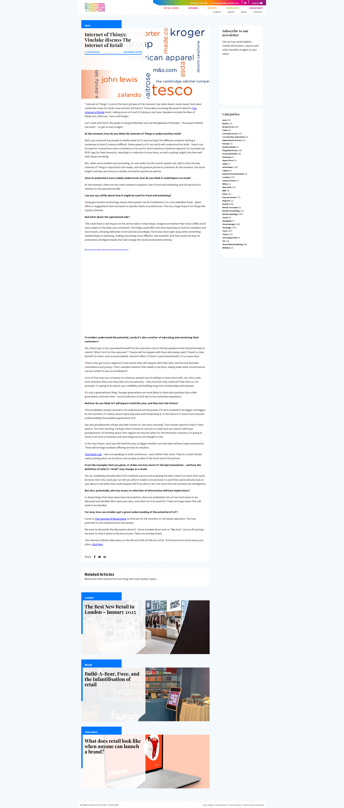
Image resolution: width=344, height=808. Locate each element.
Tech (224, 231)
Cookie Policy (220, 805)
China (225, 130)
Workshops (232, 8)
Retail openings (230, 214)
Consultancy (256, 8)
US (223, 241)
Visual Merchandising (232, 244)
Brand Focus (228, 126)
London (226, 177)
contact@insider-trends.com (225, 3)
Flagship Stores (230, 150)
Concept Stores (230, 133)
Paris (224, 194)
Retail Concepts (230, 207)
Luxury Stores (229, 180)
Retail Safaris (171, 8)
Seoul (225, 217)
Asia (224, 120)
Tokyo (225, 234)
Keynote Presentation (233, 173)
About (231, 12)
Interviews (227, 167)
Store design (228, 224)
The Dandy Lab (93, 454)
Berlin (225, 123)
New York (226, 187)
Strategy (226, 227)
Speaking (193, 8)
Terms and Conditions (253, 805)
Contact (258, 12)
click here (97, 544)
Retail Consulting (231, 210)
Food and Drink (229, 153)
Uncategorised (229, 237)
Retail (225, 204)
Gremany (226, 157)
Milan (225, 184)
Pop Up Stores (229, 197)
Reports (212, 8)
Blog (244, 12)
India (224, 163)
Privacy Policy (235, 805)
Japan (225, 170)
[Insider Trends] (95, 11)
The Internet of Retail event (111, 518)
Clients (217, 12)
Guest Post (227, 160)
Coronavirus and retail (233, 137)
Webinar (226, 247)
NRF (224, 190)
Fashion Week (229, 147)
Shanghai (227, 220)
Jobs (205, 805)
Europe (225, 143)
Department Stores (231, 140)
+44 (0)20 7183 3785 (198, 3)
